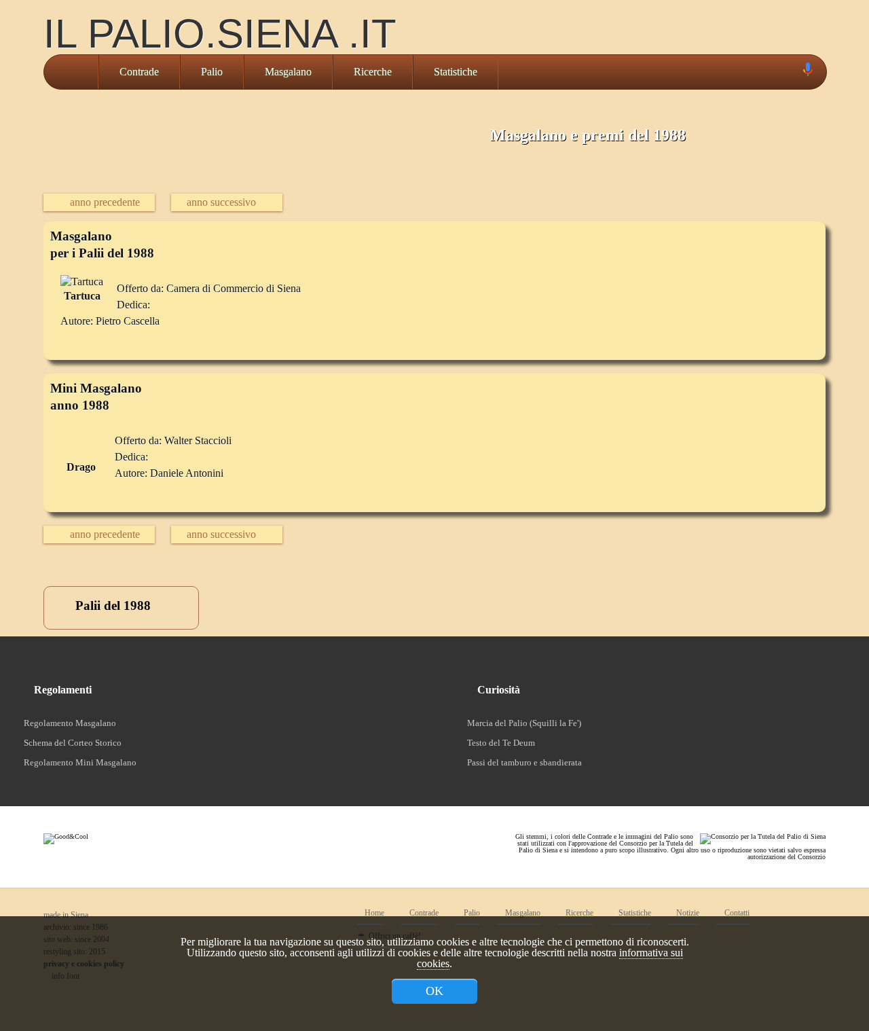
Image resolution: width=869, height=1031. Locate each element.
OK (434, 991)
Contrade (139, 71)
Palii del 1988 (111, 605)
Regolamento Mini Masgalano (80, 762)
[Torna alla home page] (71, 72)
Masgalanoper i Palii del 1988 (102, 244)
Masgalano (288, 71)
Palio (212, 71)
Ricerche (373, 71)
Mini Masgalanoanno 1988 (96, 396)
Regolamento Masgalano (70, 723)
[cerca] (792, 72)
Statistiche (455, 71)
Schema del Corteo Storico (73, 743)
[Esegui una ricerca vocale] (807, 72)
